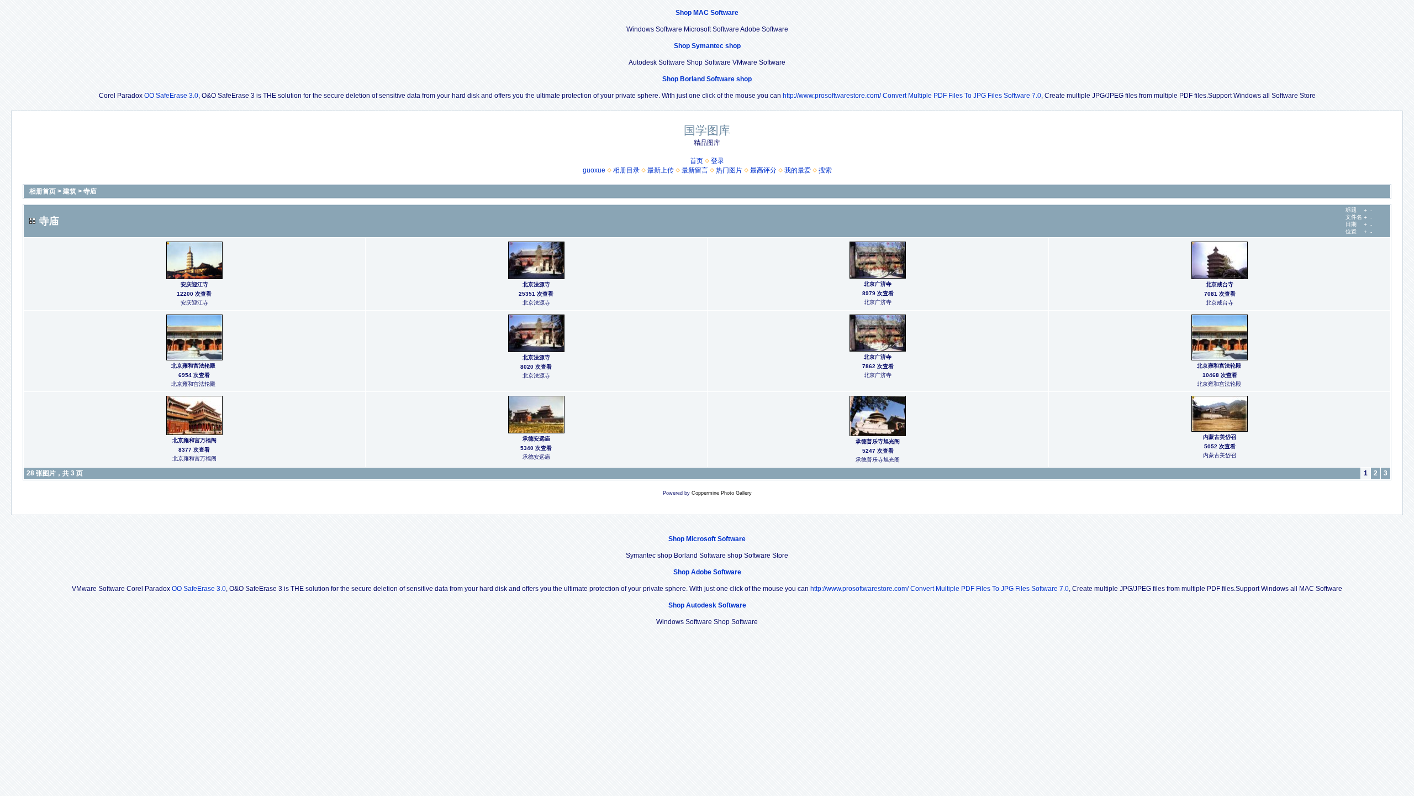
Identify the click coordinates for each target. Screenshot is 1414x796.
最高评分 (763, 170)
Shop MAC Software (707, 13)
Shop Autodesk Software (707, 605)
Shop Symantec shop (707, 46)
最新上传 (660, 170)
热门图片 (729, 170)
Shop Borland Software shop (707, 79)
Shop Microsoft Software (707, 539)
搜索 (825, 170)
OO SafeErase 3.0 (171, 96)
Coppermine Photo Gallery (722, 493)
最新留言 (695, 170)
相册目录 (626, 170)
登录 (717, 161)
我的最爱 (797, 170)
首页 (696, 161)
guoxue (594, 170)
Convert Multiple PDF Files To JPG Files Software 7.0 (962, 96)
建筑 (69, 191)
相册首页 (42, 191)
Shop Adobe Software (707, 572)
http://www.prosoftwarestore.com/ (832, 96)
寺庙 (90, 191)
